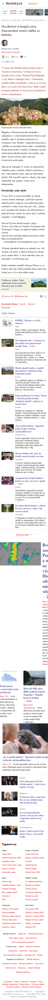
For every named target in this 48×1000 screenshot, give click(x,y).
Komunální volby (8, 872)
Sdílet (16, 57)
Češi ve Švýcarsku (9, 920)
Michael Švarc (7, 48)
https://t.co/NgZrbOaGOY (12, 238)
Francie (22, 304)
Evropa (17, 377)
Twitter (16, 982)
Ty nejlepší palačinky (33, 881)
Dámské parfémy (26, 964)
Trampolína (12, 951)
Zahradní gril (30, 955)
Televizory (22, 968)
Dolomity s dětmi (8, 927)
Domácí (18, 407)
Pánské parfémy (23, 972)
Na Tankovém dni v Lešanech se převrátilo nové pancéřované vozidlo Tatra (30, 343)
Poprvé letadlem (8, 912)
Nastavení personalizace (32, 987)
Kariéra (33, 982)
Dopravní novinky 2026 (34, 916)
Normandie (6, 308)
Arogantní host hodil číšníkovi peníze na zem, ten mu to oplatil (30, 479)
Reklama (24, 982)
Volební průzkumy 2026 (11, 858)
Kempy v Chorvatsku (10, 909)
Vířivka (40, 955)
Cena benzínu (31, 938)
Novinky (16, 48)
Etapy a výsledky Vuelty (34, 858)
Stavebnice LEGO (9, 964)
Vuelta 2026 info (31, 854)
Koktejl (17, 487)
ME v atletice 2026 (9, 892)
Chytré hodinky (34, 968)
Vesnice (31, 304)
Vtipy (17, 327)
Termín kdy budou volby (11, 865)
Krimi (17, 349)
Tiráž (40, 982)
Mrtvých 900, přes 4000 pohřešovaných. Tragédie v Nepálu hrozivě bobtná (34, 693)
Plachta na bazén (33, 946)
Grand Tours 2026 (32, 872)
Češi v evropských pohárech (23, 942)
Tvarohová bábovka (33, 892)
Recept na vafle (31, 896)
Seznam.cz (33, 4)
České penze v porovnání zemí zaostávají (9, 689)
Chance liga (7, 881)
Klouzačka (33, 951)
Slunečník (23, 951)
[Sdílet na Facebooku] (41, 296)
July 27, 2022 (38, 241)
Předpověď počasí (35, 934)
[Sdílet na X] (45, 296)
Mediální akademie (10, 984)
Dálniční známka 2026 (34, 912)
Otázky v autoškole (33, 923)
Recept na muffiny (32, 885)
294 (25, 57)
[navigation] (3, 4)
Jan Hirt (28, 861)
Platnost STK (30, 927)
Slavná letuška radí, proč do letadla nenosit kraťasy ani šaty (29, 455)
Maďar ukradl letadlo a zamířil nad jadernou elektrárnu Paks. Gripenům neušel (29, 370)
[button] (24, 111)
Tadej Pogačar (31, 865)
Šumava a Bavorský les (11, 916)
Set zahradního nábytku (13, 955)
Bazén (21, 946)
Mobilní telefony (33, 959)
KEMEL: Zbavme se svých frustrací (27, 322)
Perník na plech (31, 900)
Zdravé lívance (31, 889)
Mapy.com (22, 934)
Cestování (5, 289)
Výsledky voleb (8, 861)
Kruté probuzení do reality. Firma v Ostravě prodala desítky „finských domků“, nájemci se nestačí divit (30, 399)
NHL (4, 900)
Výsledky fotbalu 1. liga (11, 885)
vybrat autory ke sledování (11, 52)
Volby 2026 (6, 854)
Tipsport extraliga (9, 889)
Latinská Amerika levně (11, 923)
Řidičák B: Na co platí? (34, 920)
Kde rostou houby (16, 938)
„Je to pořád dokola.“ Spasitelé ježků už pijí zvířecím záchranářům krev (29, 428)
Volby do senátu (8, 869)
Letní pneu (39, 964)
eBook (7, 57)
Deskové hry (11, 968)
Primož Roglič (30, 869)
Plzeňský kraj (20, 435)
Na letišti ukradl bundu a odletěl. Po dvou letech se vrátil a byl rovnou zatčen (30, 508)
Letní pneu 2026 (32, 909)
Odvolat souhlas (13, 987)
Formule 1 (6, 896)
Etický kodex (25, 984)
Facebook (8, 982)
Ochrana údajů (38, 984)
